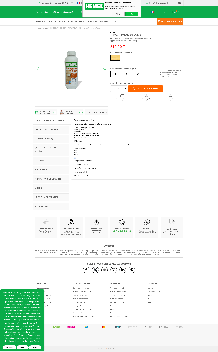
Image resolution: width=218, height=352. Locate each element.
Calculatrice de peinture (118, 302)
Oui (131, 14)
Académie (39, 309)
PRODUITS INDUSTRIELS (171, 22)
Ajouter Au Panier (147, 88)
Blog (112, 309)
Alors (118, 14)
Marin (149, 299)
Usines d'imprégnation (118, 292)
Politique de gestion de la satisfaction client (51, 306)
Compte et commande (81, 288)
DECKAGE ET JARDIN (56, 22)
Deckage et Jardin (153, 292)
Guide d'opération (79, 313)
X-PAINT (114, 22)
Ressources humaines (43, 295)
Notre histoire (40, 292)
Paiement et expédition (81, 295)
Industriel (150, 302)
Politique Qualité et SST (44, 302)
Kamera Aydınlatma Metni (119, 316)
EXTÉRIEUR (40, 22)
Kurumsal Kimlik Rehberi (118, 313)
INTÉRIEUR (72, 22)
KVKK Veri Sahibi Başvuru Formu (84, 316)
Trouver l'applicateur (117, 295)
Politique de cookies (80, 306)
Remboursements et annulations (84, 292)
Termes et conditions (80, 299)
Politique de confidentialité (82, 309)
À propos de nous (42, 288)
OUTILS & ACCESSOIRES (97, 22)
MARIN (82, 22)
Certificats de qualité (43, 299)
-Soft (109, 349)
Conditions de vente (80, 302)
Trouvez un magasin (117, 288)
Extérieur (150, 288)
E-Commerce (116, 349)
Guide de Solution (116, 299)
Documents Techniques (118, 306)
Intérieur (150, 295)
